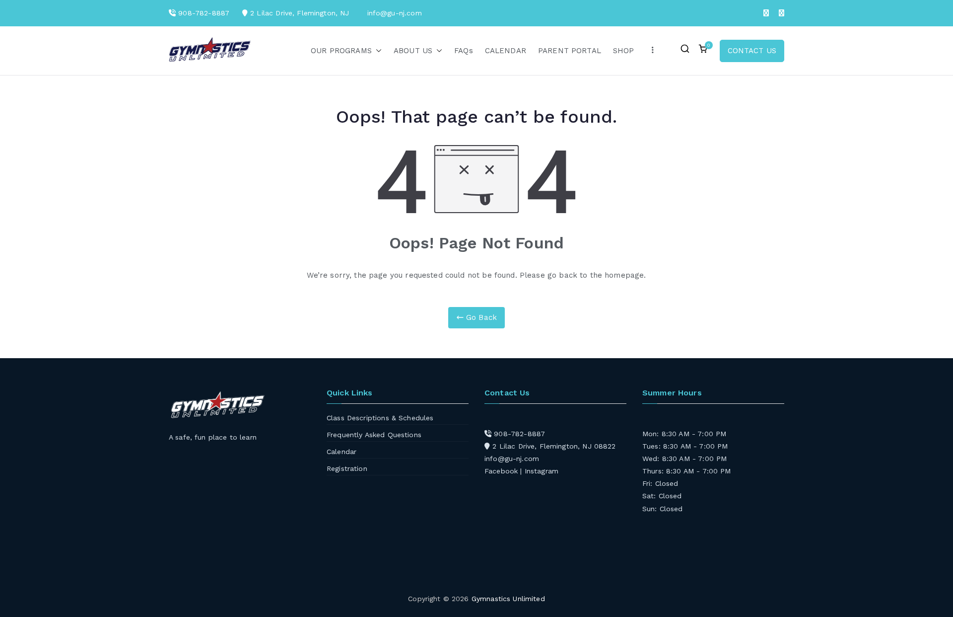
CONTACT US (752, 50)
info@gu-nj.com (511, 459)
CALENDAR (505, 50)
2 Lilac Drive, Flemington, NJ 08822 (552, 446)
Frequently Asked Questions (374, 435)
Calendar (341, 452)
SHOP (623, 50)
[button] (377, 51)
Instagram (541, 471)
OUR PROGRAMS (341, 50)
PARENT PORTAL (569, 50)
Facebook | (504, 471)
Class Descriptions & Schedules (380, 418)
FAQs (463, 50)
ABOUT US (413, 50)
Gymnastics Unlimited (508, 599)
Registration (347, 468)
